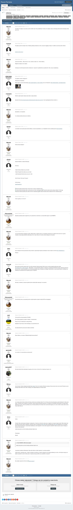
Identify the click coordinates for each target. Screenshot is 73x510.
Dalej (24, 475)
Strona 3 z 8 (30, 22)
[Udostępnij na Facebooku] (4, 499)
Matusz (9, 384)
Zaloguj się (53, 488)
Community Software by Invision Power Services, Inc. (36, 508)
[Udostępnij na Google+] (6, 499)
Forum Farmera (6, 2)
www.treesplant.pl (18, 184)
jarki (8, 315)
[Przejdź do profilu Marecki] (8, 32)
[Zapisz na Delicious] (10, 499)
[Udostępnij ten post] (69, 26)
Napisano (20, 26)
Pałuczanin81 (8, 213)
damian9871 (8, 367)
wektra (14, 14)
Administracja (13, 7)
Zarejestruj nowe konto (19, 488)
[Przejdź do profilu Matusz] (8, 390)
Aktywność (11, 5)
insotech (8, 43)
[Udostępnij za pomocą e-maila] (15, 499)
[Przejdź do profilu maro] (8, 254)
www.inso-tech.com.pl (19, 51)
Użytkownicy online (20, 7)
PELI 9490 (44, 424)
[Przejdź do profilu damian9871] (8, 373)
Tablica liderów (28, 7)
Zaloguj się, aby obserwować (58, 12)
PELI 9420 (56, 424)
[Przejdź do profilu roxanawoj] (8, 100)
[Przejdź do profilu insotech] (8, 49)
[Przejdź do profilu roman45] (8, 270)
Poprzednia (7, 475)
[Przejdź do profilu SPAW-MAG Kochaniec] (8, 84)
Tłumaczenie (34, 506)
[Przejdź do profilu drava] (8, 423)
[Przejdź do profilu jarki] (8, 321)
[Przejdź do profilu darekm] (8, 132)
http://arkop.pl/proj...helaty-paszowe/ (21, 267)
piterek (8, 159)
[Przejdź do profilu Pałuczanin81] (8, 220)
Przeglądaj (4, 5)
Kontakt (39, 506)
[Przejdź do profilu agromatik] (8, 356)
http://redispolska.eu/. (61, 250)
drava (8, 417)
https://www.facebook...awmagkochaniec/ (58, 82)
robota (34, 386)
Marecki (9, 26)
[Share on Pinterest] (17, 499)
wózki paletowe (59, 128)
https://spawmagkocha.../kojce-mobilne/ (36, 82)
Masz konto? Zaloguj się (59, 1)
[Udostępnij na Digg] (8, 499)
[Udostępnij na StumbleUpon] (14, 499)
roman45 (8, 264)
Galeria (7, 7)
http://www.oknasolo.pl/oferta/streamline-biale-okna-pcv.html (32, 100)
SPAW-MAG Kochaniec (8, 77)
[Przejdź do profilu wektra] (3, 12)
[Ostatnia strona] (26, 23)
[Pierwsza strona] (3, 23)
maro (8, 248)
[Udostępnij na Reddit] (12, 499)
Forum (3, 7)
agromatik (8, 350)
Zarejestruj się (68, 1)
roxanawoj (8, 94)
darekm (9, 126)
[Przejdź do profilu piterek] (8, 165)
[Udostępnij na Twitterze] (3, 499)
